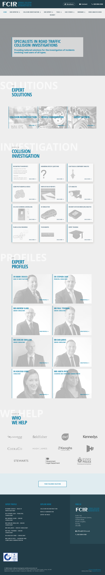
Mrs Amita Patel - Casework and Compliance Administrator (15, 539)
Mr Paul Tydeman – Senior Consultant (13, 531)
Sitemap (98, 569)
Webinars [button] (81, 12)
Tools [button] (58, 12)
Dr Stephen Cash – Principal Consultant (14, 514)
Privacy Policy (92, 569)
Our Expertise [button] (14, 12)
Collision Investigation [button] (31, 12)
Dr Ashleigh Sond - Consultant (15, 535)
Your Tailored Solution (52, 484)
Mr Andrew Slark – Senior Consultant (13, 519)
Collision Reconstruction (48, 509)
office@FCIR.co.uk (83, 531)
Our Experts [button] (48, 12)
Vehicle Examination (47, 512)
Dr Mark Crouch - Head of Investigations (13, 509)
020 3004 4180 (81, 534)
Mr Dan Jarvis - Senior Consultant (16, 528)
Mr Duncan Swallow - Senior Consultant (14, 524)
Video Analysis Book (95, 12)
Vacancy (52, 15)
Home (5, 12)
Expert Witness (45, 514)
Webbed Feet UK (96, 571)
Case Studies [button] (69, 12)
